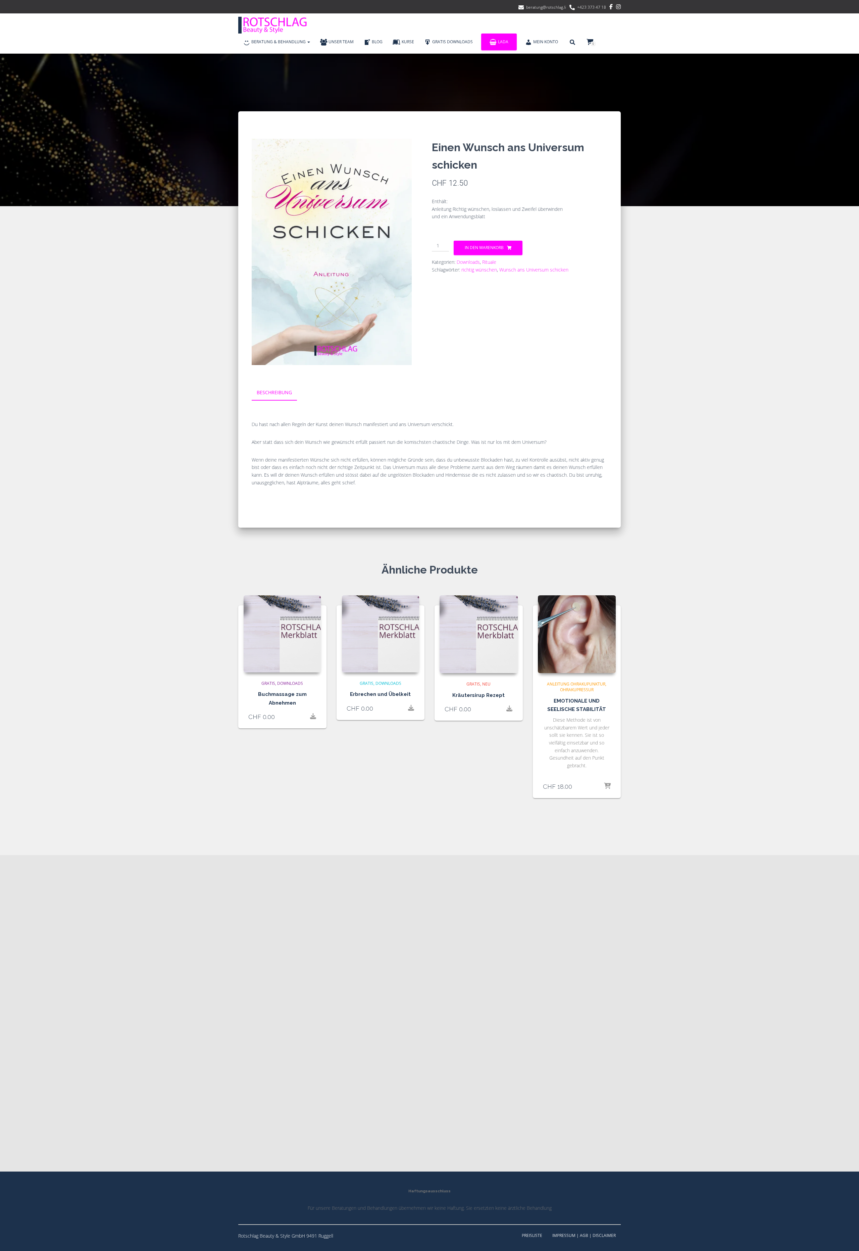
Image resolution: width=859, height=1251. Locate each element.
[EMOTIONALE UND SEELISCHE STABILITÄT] (577, 634)
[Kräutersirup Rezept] (479, 634)
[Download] (313, 716)
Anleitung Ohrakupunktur (576, 684)
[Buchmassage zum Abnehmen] (282, 633)
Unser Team (341, 42)
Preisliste (532, 1235)
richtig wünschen (479, 269)
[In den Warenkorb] (607, 786)
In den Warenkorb (484, 247)
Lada (503, 42)
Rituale (489, 262)
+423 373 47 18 (591, 7)
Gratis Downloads (452, 42)
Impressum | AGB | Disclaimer (584, 1235)
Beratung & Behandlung (279, 42)
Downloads (468, 262)
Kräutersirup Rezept (478, 695)
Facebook (611, 7)
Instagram (618, 7)
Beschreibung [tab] (274, 392)
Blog (377, 42)
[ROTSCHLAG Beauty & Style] (275, 25)
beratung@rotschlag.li (546, 7)
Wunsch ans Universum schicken (533, 269)
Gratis (268, 683)
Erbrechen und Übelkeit (380, 694)
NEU (486, 684)
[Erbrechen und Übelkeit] (380, 633)
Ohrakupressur (577, 690)
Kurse (408, 42)
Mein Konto (545, 42)
